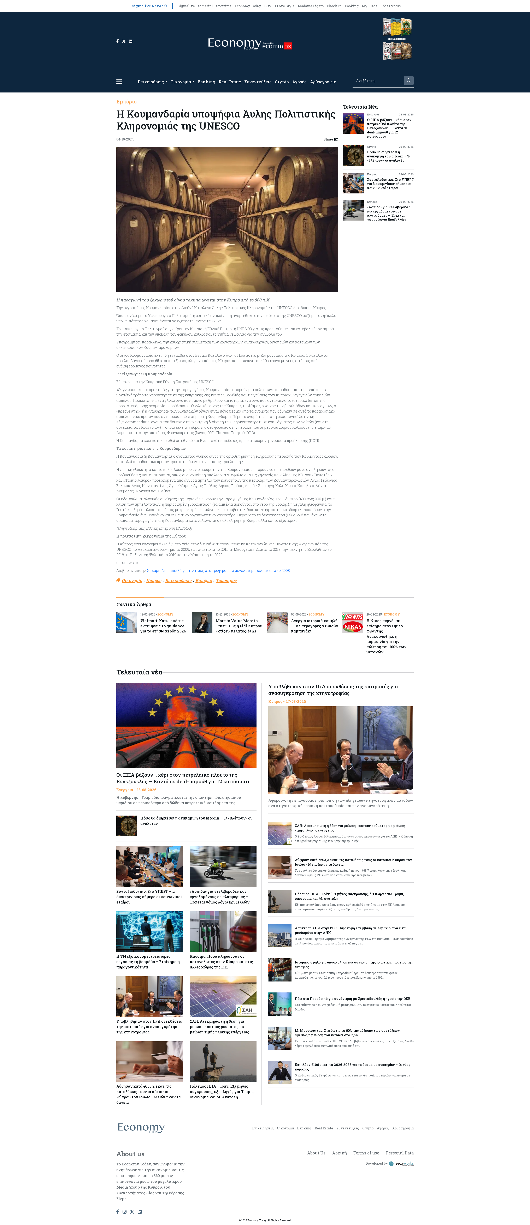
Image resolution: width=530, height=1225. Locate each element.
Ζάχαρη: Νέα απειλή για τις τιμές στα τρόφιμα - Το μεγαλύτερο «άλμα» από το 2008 (218, 570)
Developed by (377, 1163)
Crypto (282, 81)
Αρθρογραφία (323, 81)
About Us (316, 1152)
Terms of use (366, 1152)
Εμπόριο (126, 101)
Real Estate (230, 81)
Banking (206, 81)
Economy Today (248, 6)
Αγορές (299, 81)
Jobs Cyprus (391, 6)
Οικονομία (181, 81)
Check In (334, 6)
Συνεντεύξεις (258, 81)
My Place (369, 6)
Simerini (205, 6)
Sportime (223, 6)
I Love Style (285, 6)
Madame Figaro (311, 6)
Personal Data (400, 1152)
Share (328, 139)
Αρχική (339, 1152)
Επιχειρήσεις (151, 81)
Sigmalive (186, 6)
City (267, 6)
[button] (119, 82)
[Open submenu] (166, 81)
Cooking (352, 6)
